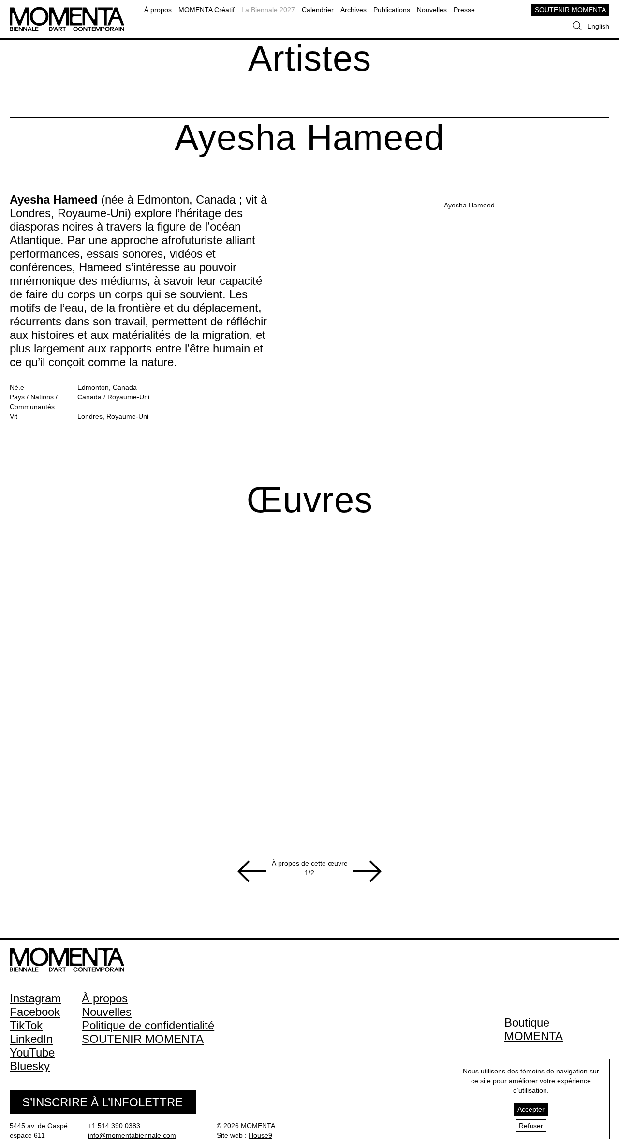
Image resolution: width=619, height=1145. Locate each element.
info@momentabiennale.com (132, 1135)
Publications (391, 10)
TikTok (26, 1025)
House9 (260, 1135)
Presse (464, 10)
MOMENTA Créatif (206, 10)
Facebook (35, 1011)
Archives (353, 10)
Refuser (531, 1126)
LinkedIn (31, 1038)
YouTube (32, 1052)
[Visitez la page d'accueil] (67, 11)
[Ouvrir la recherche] (577, 26)
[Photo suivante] (367, 871)
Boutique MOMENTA (533, 1029)
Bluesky (30, 1065)
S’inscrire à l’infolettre (102, 1102)
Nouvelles (432, 10)
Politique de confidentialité (148, 1025)
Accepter (531, 1109)
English (598, 26)
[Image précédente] (252, 871)
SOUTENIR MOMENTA (570, 10)
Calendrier (318, 10)
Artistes (309, 58)
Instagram (35, 998)
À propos (158, 10)
